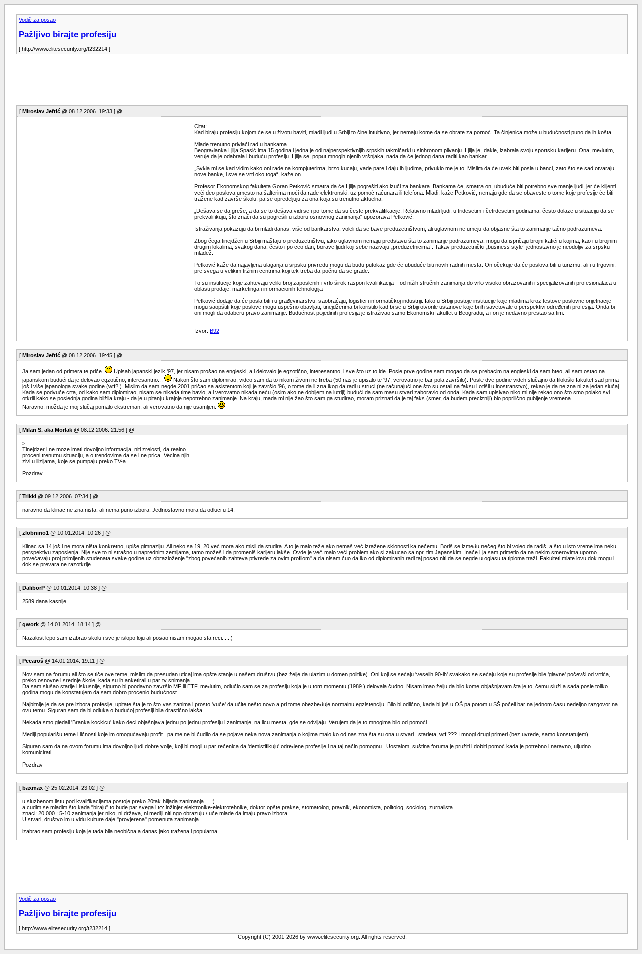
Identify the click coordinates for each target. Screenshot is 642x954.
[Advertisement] (198, 82)
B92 (214, 331)
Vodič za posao (37, 20)
